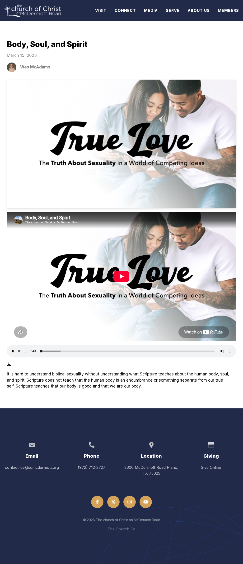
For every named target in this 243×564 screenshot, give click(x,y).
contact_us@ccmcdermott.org (32, 467)
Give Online (211, 467)
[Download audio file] (9, 364)
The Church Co (121, 529)
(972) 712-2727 (91, 467)
